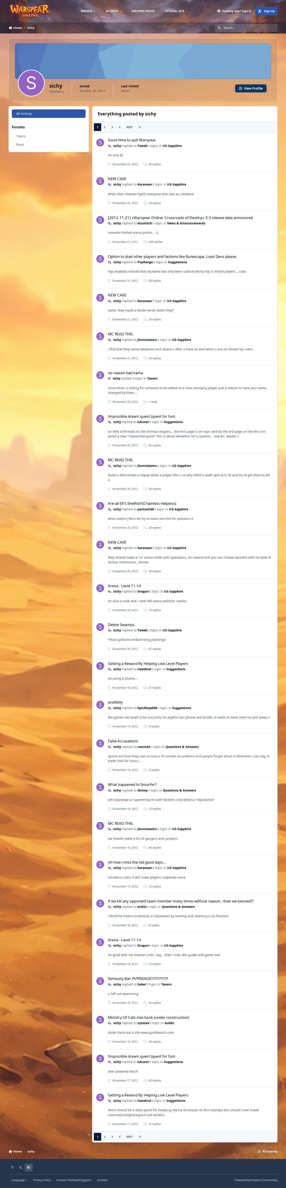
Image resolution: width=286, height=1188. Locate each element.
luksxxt (143, 422)
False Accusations (123, 740)
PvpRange (145, 262)
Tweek (142, 146)
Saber (141, 984)
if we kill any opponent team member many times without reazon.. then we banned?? (181, 901)
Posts (20, 144)
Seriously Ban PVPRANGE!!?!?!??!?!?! (138, 978)
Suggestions (177, 262)
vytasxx (143, 1023)
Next (129, 127)
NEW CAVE (117, 178)
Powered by (256, 1180)
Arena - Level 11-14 (124, 585)
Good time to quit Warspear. (132, 139)
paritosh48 (145, 509)
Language (18, 1180)
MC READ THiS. (121, 333)
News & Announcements (186, 223)
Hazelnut (144, 669)
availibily (115, 702)
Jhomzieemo (147, 340)
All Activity (24, 113)
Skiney (142, 790)
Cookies (102, 1180)
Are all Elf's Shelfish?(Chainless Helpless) (142, 503)
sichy (117, 146)
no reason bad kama (125, 372)
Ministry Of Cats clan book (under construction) (148, 1017)
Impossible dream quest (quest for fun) (141, 416)
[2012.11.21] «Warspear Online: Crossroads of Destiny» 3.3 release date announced (180, 217)
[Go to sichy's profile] (100, 142)
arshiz (142, 906)
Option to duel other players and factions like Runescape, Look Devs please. (172, 256)
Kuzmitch (144, 223)
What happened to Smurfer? (132, 784)
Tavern (152, 378)
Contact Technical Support (73, 1180)
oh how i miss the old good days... (137, 862)
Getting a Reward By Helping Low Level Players (148, 663)
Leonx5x (143, 747)
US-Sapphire (172, 146)
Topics (21, 136)
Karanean (144, 184)
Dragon (143, 591)
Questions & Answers (182, 747)
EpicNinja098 (147, 708)
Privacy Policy (42, 1180)
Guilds (169, 1023)
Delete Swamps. (121, 624)
